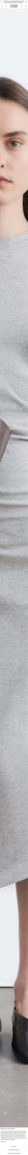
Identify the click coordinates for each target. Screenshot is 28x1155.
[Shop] (2, 6)
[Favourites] (22, 6)
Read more (3, 1141)
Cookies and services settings (14, 1153)
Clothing (1, 587)
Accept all (14, 1146)
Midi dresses (1, 569)
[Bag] (26, 6)
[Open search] (6, 6)
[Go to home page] (14, 6)
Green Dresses (1, 579)
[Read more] (14, 2)
